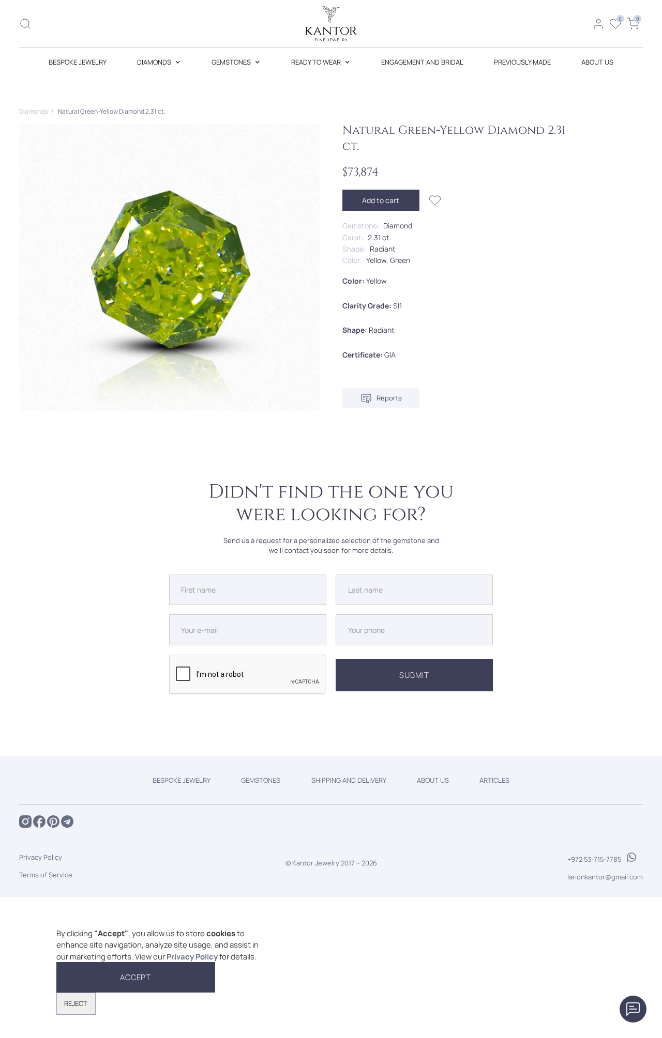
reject (75, 1003)
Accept (136, 977)
